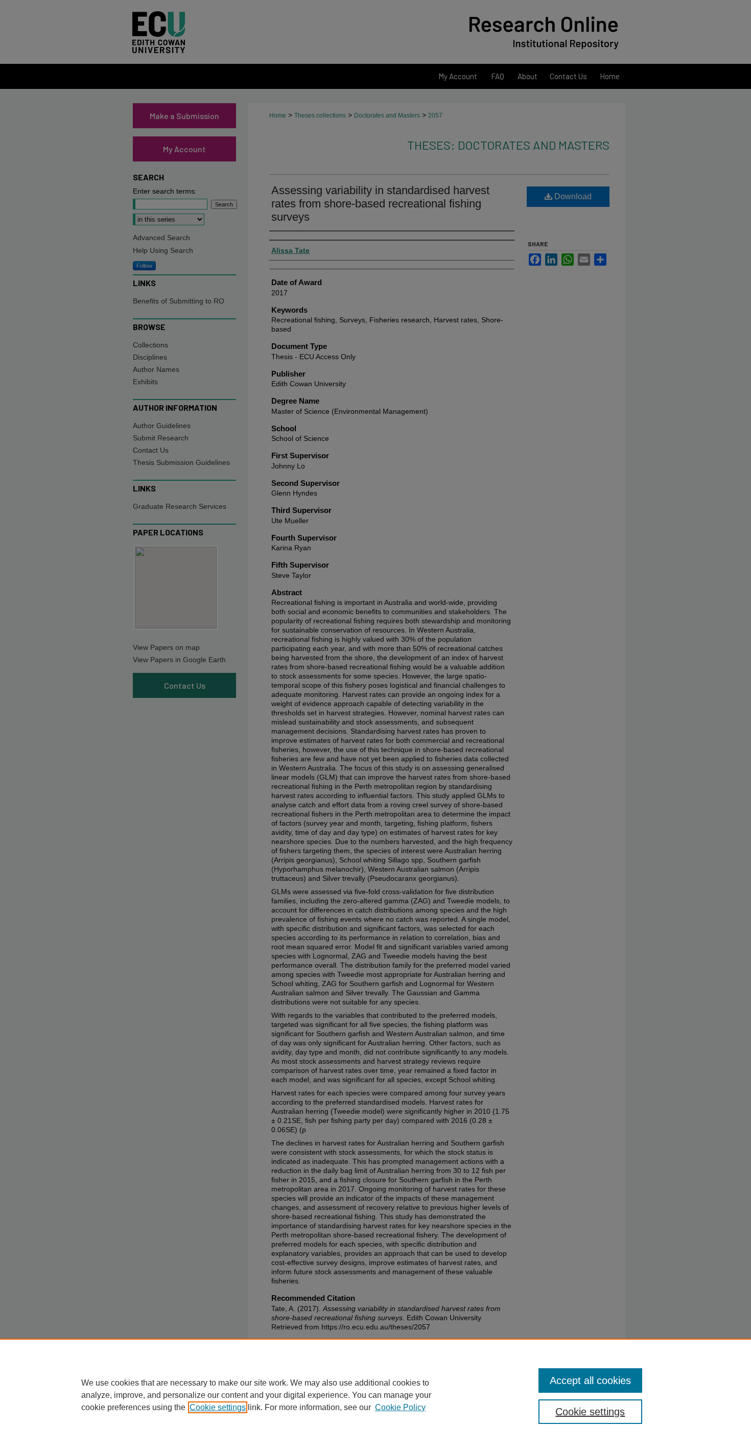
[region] (375, 1395)
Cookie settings (218, 1407)
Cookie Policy (400, 1407)
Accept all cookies (590, 1380)
